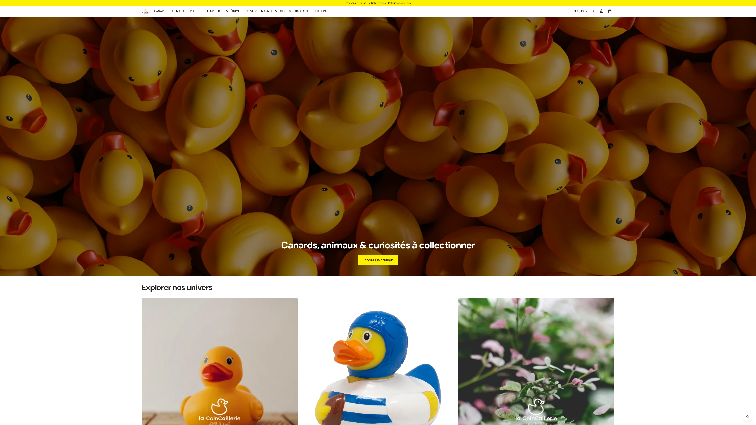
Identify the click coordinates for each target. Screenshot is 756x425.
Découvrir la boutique (378, 260)
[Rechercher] (593, 11)
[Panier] (610, 11)
